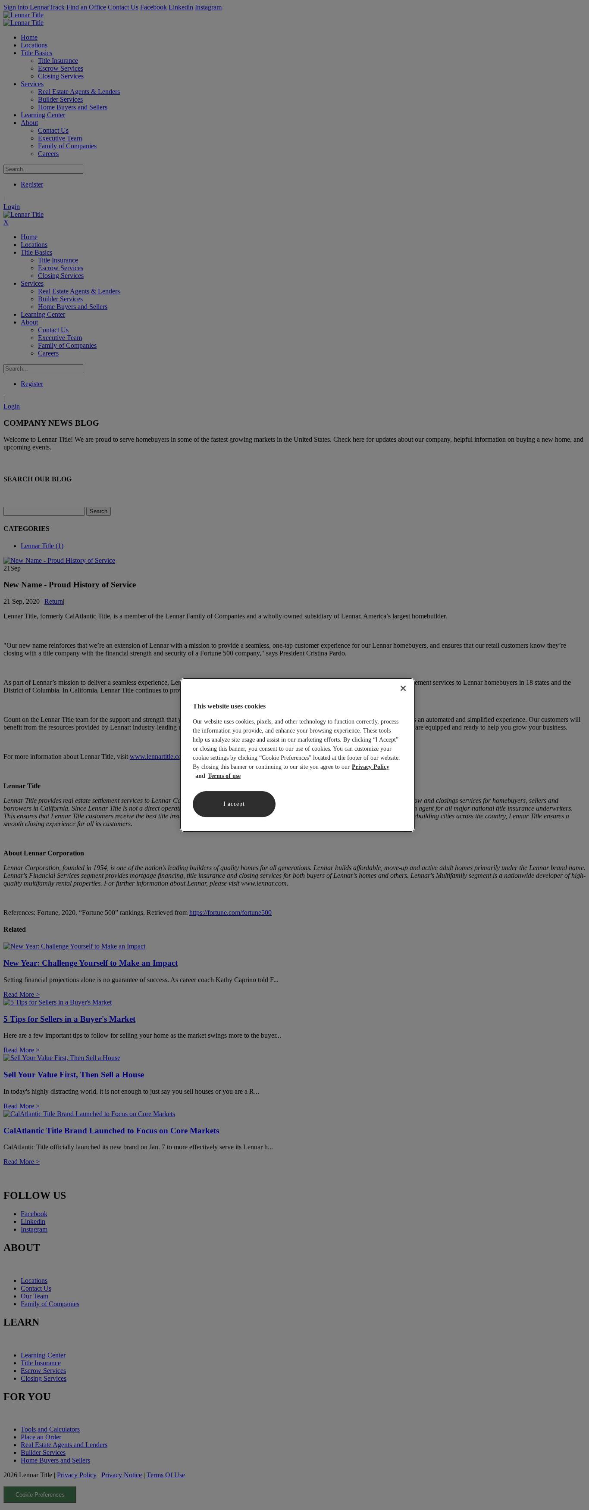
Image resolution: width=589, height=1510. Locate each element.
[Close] (403, 688)
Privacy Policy (370, 767)
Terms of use (224, 776)
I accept (234, 804)
